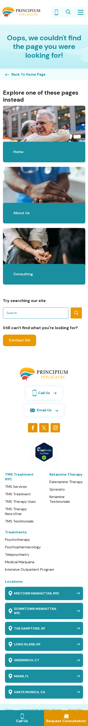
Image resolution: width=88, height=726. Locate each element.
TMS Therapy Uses (20, 501)
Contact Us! (19, 340)
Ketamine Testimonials (59, 499)
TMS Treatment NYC (19, 477)
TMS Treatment (18, 494)
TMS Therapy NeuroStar (16, 511)
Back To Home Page (29, 74)
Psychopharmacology (23, 547)
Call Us (22, 721)
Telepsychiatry (17, 554)
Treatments (16, 532)
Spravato (57, 489)
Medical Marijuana (19, 562)
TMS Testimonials (19, 521)
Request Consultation (66, 721)
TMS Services (16, 486)
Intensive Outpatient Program (29, 569)
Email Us (44, 410)
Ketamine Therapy (66, 474)
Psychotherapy (17, 539)
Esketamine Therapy (66, 481)
